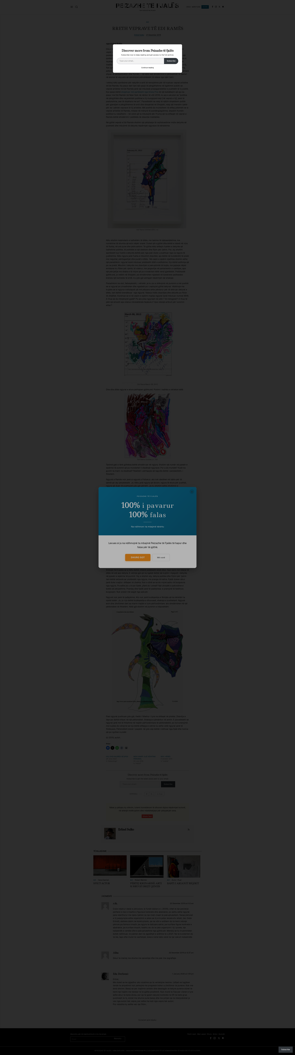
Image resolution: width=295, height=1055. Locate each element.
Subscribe (171, 61)
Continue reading (147, 68)
